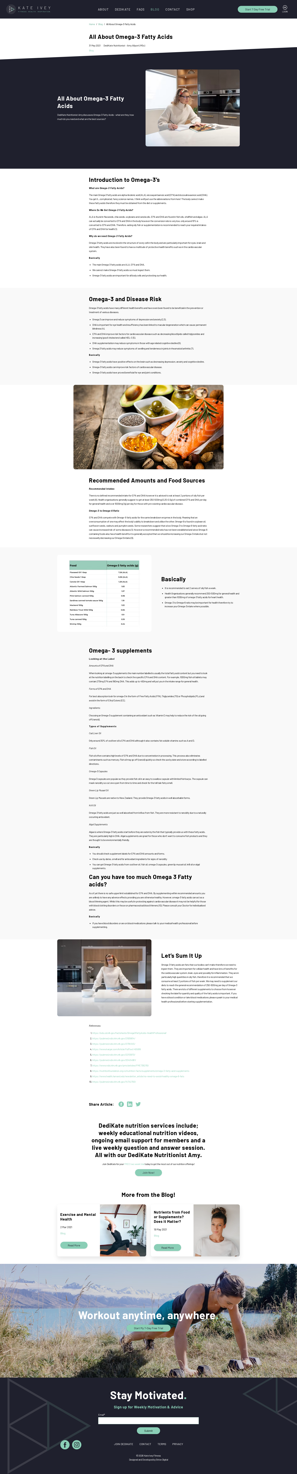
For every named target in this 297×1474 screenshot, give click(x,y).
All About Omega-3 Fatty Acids (121, 24)
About (103, 9)
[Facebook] (65, 1445)
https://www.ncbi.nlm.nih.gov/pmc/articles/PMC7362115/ (120, 1065)
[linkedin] (129, 1104)
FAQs (140, 9)
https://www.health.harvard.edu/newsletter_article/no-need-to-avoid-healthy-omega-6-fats (138, 1076)
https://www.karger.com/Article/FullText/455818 (116, 1049)
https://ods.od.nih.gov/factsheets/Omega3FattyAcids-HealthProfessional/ (129, 1032)
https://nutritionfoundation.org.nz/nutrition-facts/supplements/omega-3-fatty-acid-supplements (140, 1070)
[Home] (29, 9)
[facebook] (121, 1104)
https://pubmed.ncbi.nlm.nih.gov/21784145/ (113, 1043)
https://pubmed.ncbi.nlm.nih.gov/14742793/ (114, 1081)
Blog (155, 9)
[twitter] (138, 1104)
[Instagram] (76, 1445)
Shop (190, 9)
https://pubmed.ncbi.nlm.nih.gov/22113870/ (113, 1054)
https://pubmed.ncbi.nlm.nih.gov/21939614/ (113, 1038)
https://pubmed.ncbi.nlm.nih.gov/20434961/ (114, 1059)
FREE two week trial (134, 1163)
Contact (172, 9)
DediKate (123, 9)
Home (92, 24)
